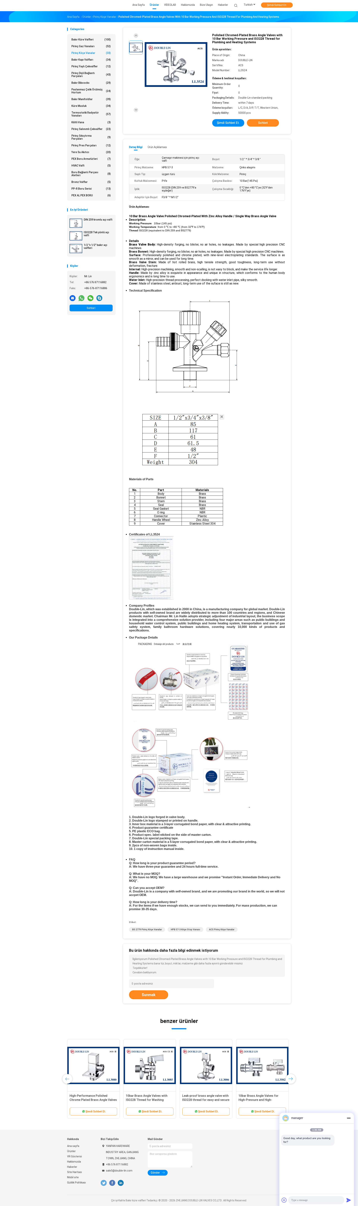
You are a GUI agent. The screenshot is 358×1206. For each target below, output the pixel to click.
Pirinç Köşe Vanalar (91, 52)
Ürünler (71, 1151)
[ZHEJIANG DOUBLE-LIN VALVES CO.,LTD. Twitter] (104, 1183)
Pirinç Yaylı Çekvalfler (91, 66)
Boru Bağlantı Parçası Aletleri (91, 174)
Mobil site (73, 1177)
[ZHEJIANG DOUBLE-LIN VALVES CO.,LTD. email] (73, 298)
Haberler (72, 1166)
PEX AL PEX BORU (91, 195)
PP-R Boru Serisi (91, 188)
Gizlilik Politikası (76, 1182)
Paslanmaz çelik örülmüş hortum (91, 91)
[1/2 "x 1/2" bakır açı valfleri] (76, 248)
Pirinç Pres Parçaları (91, 145)
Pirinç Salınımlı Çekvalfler (91, 129)
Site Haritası (74, 1172)
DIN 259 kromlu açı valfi (98, 219)
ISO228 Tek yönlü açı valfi (96, 234)
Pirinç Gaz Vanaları (91, 46)
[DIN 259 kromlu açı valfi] (76, 223)
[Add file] (284, 1200)
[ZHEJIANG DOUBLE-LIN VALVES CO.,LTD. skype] (99, 298)
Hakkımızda (74, 1161)
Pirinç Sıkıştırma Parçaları (91, 137)
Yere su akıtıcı (91, 152)
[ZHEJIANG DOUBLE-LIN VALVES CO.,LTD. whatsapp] (81, 298)
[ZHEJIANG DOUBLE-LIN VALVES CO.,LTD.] (81, 5)
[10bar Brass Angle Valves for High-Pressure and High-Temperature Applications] (262, 1065)
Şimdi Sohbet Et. (277, 5)
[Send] (349, 1200)
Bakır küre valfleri (91, 39)
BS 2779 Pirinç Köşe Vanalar (147, 929)
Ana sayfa (73, 1145)
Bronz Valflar (91, 181)
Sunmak (149, 995)
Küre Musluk (91, 105)
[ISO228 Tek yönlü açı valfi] (76, 235)
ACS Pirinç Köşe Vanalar (221, 929)
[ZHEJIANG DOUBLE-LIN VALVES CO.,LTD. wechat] (90, 298)
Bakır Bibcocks (91, 82)
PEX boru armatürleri (91, 158)
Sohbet (91, 307)
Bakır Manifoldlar (91, 99)
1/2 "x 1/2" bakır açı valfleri (95, 246)
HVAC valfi (91, 165)
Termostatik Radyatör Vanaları (91, 114)
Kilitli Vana (91, 122)
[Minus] (348, 1118)
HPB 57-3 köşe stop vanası (185, 929)
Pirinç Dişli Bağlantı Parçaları (91, 75)
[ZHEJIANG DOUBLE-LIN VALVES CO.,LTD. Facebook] (112, 1183)
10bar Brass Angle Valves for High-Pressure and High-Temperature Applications (258, 1100)
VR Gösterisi (74, 1156)
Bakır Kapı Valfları (91, 59)
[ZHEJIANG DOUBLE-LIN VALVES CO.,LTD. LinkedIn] (121, 1183)
